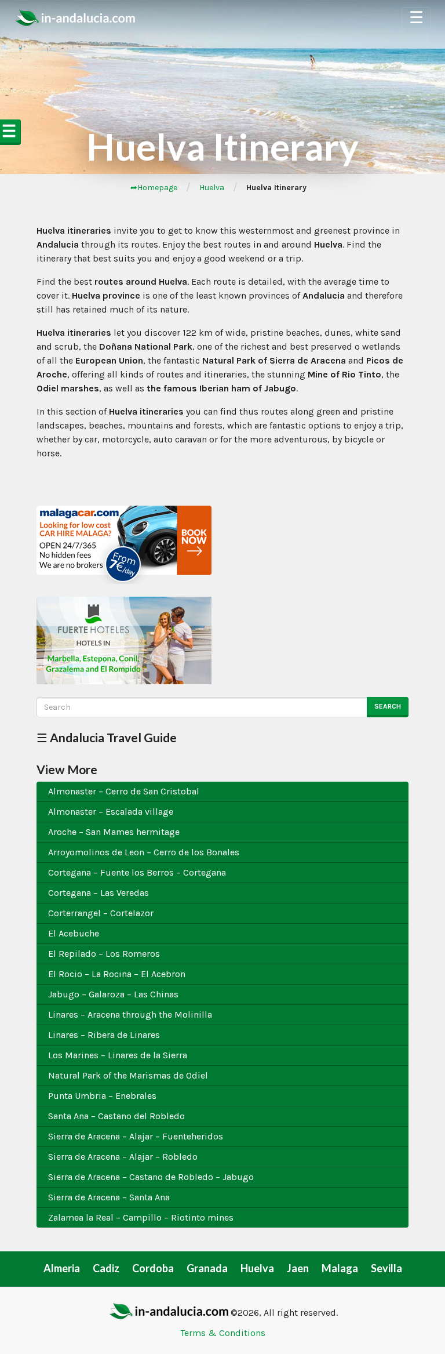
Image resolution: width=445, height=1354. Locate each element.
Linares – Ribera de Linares (104, 1034)
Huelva (211, 188)
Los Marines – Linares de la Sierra (117, 1055)
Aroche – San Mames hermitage (114, 831)
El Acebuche (73, 933)
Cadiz (106, 1268)
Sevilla (386, 1268)
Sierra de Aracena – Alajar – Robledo (123, 1156)
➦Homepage (153, 188)
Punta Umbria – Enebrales (102, 1095)
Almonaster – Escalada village (110, 811)
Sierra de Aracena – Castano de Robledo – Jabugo (151, 1176)
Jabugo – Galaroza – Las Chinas (113, 994)
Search (387, 706)
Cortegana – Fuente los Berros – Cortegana (137, 872)
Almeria (61, 1268)
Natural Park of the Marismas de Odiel (128, 1075)
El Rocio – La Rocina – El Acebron (116, 973)
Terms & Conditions (222, 1332)
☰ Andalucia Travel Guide (107, 737)
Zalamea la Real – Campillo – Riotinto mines (141, 1217)
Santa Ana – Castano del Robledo (116, 1115)
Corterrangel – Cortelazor (101, 913)
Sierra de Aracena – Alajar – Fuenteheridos (135, 1136)
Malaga (340, 1268)
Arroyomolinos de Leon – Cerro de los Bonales (143, 852)
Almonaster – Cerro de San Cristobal (123, 791)
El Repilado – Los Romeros (104, 953)
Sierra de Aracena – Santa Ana (109, 1197)
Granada (207, 1268)
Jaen (298, 1268)
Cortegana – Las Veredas (98, 892)
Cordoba (153, 1268)
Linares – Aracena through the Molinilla (130, 1014)
